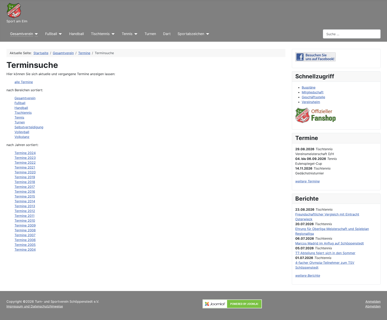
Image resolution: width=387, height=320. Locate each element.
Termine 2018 (25, 182)
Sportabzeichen (191, 34)
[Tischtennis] (112, 33)
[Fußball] (59, 33)
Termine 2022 (25, 163)
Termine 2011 (24, 216)
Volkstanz (22, 137)
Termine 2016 (25, 192)
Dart (167, 34)
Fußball (51, 34)
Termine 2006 (25, 240)
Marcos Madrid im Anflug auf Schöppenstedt (329, 243)
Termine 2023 (25, 158)
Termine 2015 (25, 196)
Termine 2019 (25, 177)
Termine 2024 (25, 153)
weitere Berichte (307, 275)
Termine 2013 (25, 206)
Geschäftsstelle (313, 97)
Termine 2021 (25, 167)
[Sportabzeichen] (206, 33)
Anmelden (373, 301)
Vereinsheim (311, 102)
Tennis (127, 34)
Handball (76, 34)
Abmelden (373, 306)
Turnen (150, 34)
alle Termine (24, 82)
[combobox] (352, 33)
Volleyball (22, 132)
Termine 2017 (25, 187)
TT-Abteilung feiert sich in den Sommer (325, 253)
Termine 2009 (25, 225)
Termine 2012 (25, 211)
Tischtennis (100, 34)
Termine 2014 (25, 201)
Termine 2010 (25, 221)
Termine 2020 (25, 172)
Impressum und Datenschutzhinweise (34, 306)
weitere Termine (307, 181)
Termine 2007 (25, 235)
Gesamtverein (21, 34)
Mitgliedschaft (313, 92)
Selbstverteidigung (29, 127)
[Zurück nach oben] (380, 312)
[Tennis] (134, 33)
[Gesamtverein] (35, 33)
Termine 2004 (25, 250)
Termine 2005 (25, 245)
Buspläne (308, 87)
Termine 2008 (25, 230)
